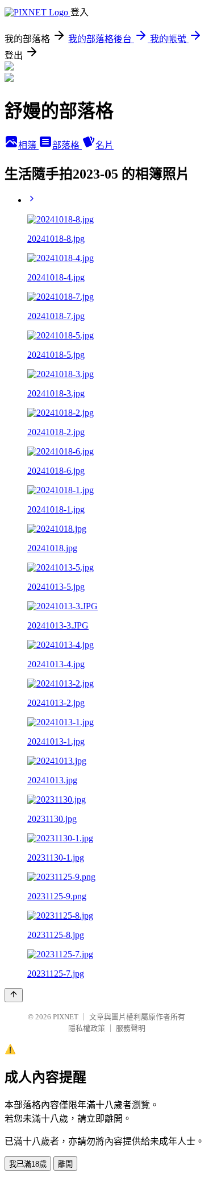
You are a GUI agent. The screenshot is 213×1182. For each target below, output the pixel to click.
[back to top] (14, 995)
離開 (65, 1164)
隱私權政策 (86, 1028)
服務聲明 (130, 1028)
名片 (104, 145)
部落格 (67, 145)
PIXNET (65, 1016)
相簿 (28, 145)
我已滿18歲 (28, 1164)
